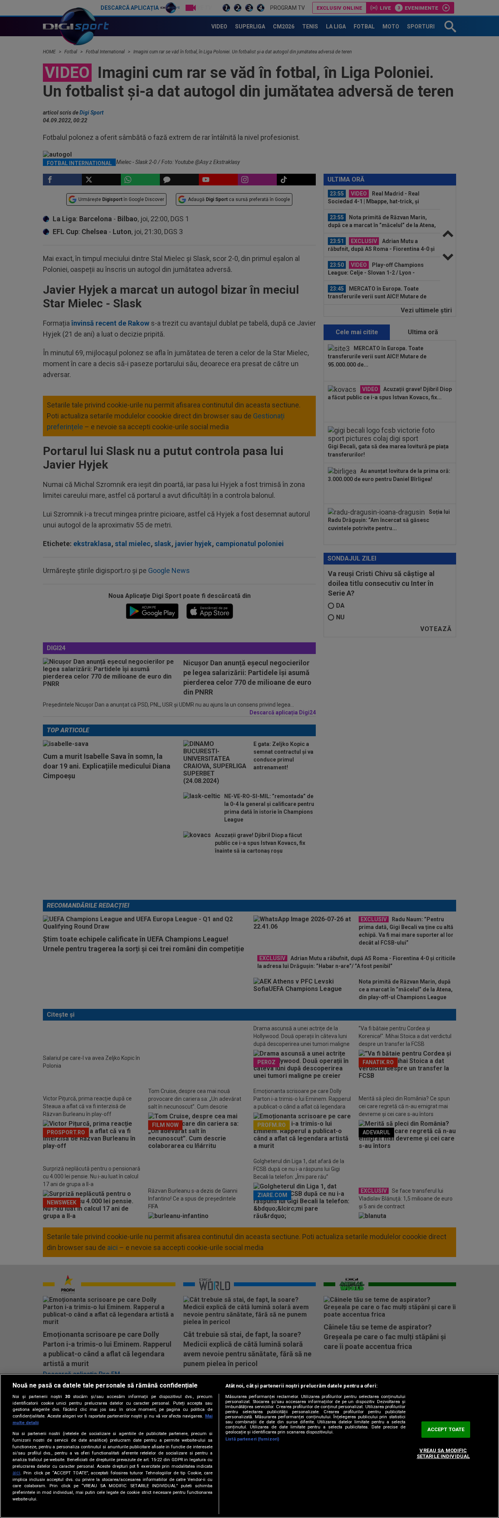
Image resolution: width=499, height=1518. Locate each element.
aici (16, 1473)
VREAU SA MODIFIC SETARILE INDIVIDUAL (443, 1453)
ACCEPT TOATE (446, 1429)
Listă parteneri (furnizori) (252, 1439)
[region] (249, 1446)
